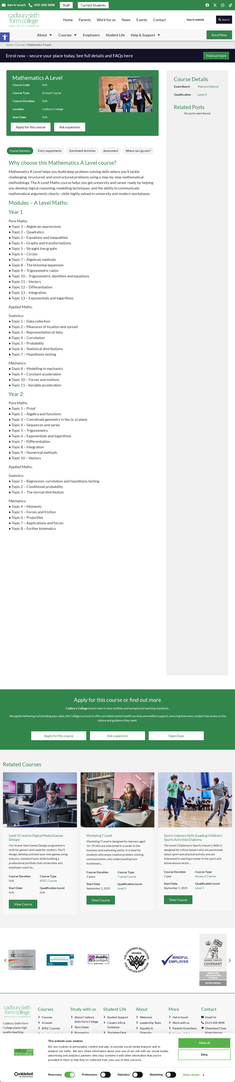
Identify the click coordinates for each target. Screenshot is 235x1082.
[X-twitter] (215, 5)
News (126, 19)
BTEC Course (48, 880)
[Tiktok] (230, 5)
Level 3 (202, 94)
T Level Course (127, 876)
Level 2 (199, 888)
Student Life (115, 35)
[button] (5, 37)
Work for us (106, 19)
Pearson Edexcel (208, 86)
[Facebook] (207, 5)
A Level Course (51, 93)
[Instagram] (223, 5)
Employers (91, 35)
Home (68, 19)
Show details (191, 1074)
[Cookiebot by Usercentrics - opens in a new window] (24, 1075)
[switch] (105, 1075)
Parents (85, 19)
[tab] (20, 150)
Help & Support (143, 35)
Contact (159, 19)
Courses (65, 35)
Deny (204, 1054)
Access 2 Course (205, 876)
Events (141, 19)
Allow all (204, 1042)
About (42, 35)
